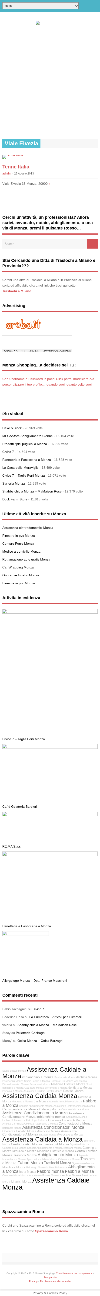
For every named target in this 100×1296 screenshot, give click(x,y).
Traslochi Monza (57, 1163)
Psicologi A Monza (12, 1091)
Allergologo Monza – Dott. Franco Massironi (34, 980)
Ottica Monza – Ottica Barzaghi (40, 1041)
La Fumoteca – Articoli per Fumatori (55, 1017)
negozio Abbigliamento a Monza (45, 1147)
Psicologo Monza (36, 1167)
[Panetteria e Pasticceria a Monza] (50, 855)
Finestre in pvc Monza (18, 535)
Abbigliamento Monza (58, 1154)
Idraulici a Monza (13, 1167)
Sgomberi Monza (79, 1144)
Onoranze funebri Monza (20, 575)
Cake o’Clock (12, 428)
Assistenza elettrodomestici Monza (27, 528)
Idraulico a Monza (24, 1151)
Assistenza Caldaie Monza (46, 1183)
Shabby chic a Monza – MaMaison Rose (32, 491)
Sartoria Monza (13, 483)
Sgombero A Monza (83, 1163)
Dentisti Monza (73, 1091)
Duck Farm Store (14, 499)
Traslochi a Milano (16, 291)
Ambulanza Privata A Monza (18, 1123)
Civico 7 (8, 452)
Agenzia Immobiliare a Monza (65, 1101)
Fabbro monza (50, 1171)
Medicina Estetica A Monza (55, 1151)
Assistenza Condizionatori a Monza (35, 1113)
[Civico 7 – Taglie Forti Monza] (50, 612)
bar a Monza (27, 1171)
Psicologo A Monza (36, 1120)
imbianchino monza (51, 1116)
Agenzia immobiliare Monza (42, 1159)
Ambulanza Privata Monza (44, 1175)
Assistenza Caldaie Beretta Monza (42, 1091)
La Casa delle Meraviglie (20, 467)
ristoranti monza (72, 1147)
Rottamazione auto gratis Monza (26, 559)
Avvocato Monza (48, 1131)
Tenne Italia (15, 167)
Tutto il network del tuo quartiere (74, 1273)
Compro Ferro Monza (18, 543)
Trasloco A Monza (56, 1144)
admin (6, 173)
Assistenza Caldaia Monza (39, 1095)
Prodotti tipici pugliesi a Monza (24, 444)
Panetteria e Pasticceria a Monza (26, 460)
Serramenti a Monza (56, 1087)
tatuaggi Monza (47, 1134)
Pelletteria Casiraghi (30, 1033)
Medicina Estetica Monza (68, 1084)
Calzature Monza (34, 1087)
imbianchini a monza (13, 1120)
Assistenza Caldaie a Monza (44, 1072)
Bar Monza (40, 1101)
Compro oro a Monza (14, 1147)
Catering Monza (49, 1109)
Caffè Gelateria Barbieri (19, 806)
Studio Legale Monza (14, 1070)
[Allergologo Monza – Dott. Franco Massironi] (25, 935)
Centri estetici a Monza (75, 1123)
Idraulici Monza (21, 1181)
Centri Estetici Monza (26, 1144)
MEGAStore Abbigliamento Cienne (27, 436)
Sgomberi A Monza (76, 1116)
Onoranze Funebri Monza (19, 1131)
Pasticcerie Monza (64, 1077)
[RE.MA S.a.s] (50, 815)
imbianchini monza (57, 1167)
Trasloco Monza (25, 1155)
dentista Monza (86, 1077)
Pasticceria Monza (12, 1081)
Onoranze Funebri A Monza (66, 1120)
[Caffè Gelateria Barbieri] (50, 747)
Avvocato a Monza (70, 1134)
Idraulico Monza (70, 1175)
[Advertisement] (50, 82)
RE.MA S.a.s (11, 846)
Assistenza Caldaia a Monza (42, 1139)
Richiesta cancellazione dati (55, 1281)
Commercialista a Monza (75, 1109)
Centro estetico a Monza (20, 1109)
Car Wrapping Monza (18, 567)
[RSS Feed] (96, 6)
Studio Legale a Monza (37, 1081)
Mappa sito (50, 1277)
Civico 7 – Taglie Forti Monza (23, 475)
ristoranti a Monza (22, 1101)
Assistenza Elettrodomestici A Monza (74, 1106)
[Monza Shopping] (50, 21)
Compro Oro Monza (62, 1081)
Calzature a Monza (69, 1159)
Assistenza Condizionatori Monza (53, 1127)
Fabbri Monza (30, 1162)
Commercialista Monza (15, 1175)
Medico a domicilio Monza (21, 551)
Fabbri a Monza (79, 1171)
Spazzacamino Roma (51, 1231)
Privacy (33, 1281)
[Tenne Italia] (12, 155)
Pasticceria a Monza (46, 1123)
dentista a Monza (80, 1087)
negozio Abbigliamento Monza (36, 1106)
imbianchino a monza (37, 1077)
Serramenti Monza (40, 1084)
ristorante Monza (11, 1127)
